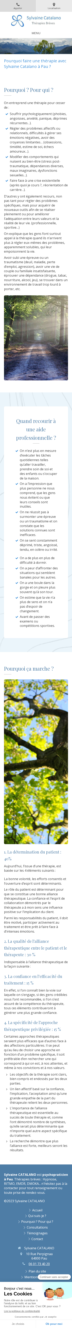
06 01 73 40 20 (39, 1264)
